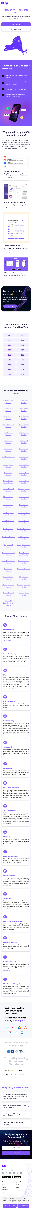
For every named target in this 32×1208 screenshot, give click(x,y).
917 (22, 369)
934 (22, 374)
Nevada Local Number (23, 506)
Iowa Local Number (8, 457)
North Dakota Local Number (23, 530)
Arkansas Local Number (24, 410)
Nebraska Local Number (8, 506)
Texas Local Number (8, 570)
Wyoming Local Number (24, 594)
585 (9, 350)
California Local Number (8, 418)
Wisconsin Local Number (8, 594)
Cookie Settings (23, 1205)
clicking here (19, 1020)
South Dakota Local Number (8, 562)
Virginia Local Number (23, 578)
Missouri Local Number (8, 498)
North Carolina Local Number (8, 530)
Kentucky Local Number (8, 466)
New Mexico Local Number (8, 522)
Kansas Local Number (23, 458)
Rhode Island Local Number (8, 554)
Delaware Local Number (24, 426)
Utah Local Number (23, 569)
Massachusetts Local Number (8, 482)
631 (9, 355)
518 (22, 345)
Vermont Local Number (8, 578)
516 (9, 345)
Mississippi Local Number (24, 490)
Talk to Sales (7, 640)
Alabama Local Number (8, 402)
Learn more (6, 970)
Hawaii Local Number (8, 442)
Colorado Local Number (24, 418)
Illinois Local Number (8, 450)
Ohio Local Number (8, 537)
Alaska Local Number (24, 402)
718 (22, 360)
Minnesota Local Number (8, 490)
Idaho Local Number (24, 442)
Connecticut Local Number (8, 426)
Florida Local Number (8, 434)
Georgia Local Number (24, 434)
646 (22, 355)
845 (22, 364)
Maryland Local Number (24, 474)
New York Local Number (23, 522)
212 (9, 335)
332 (9, 340)
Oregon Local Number (8, 546)
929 (9, 374)
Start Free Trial (16, 24)
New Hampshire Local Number (8, 514)
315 (22, 335)
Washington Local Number (8, 586)
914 (9, 369)
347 (22, 340)
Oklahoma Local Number (23, 538)
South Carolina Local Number (24, 554)
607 (22, 350)
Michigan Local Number (24, 482)
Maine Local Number (8, 474)
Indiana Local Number (23, 450)
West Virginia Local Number (23, 586)
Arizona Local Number (8, 410)
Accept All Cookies (10, 1205)
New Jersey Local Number (24, 514)
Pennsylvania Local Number (23, 546)
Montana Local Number (24, 498)
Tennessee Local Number (23, 562)
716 (9, 360)
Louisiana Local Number (24, 466)
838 (9, 364)
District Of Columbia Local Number (8, 603)
